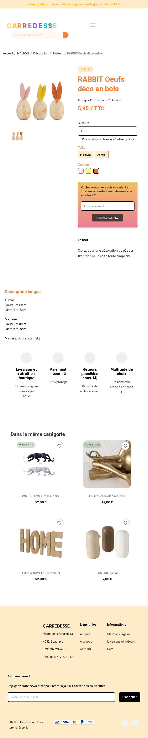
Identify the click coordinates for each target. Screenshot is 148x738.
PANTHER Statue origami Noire (41, 496)
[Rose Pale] (81, 171)
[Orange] (96, 171)
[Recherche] (65, 35)
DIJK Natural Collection (105, 100)
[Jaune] (88, 171)
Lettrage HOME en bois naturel (41, 573)
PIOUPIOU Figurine (107, 573)
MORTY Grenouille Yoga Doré (107, 496)
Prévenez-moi (107, 218)
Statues (86, 69)
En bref (83, 240)
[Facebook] (125, 722)
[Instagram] (134, 722)
